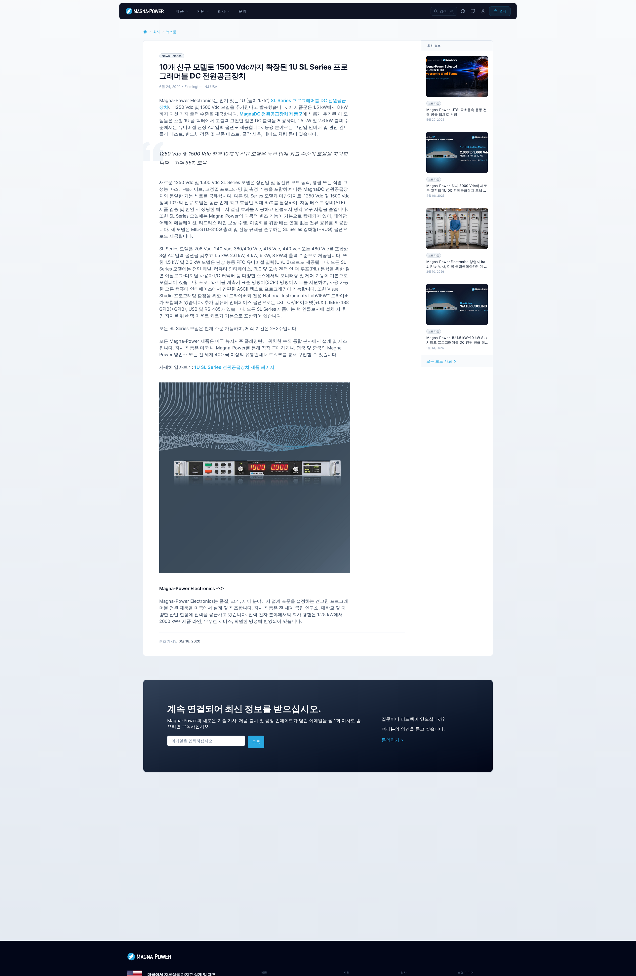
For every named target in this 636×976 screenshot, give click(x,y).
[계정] (482, 11)
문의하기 (390, 740)
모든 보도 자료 (439, 361)
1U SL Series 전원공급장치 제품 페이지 (234, 367)
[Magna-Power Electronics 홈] (318, 957)
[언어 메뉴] (462, 11)
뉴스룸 (171, 32)
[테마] (472, 11)
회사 (156, 32)
